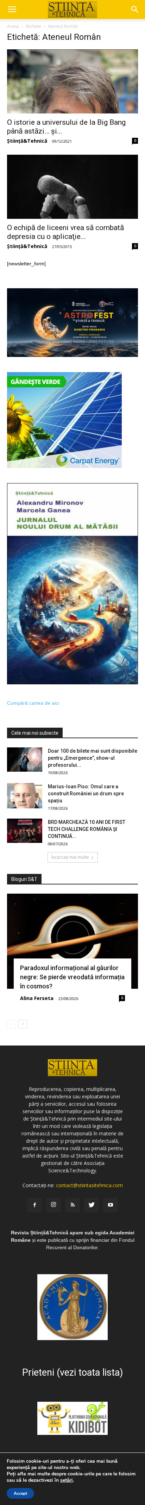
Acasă (13, 26)
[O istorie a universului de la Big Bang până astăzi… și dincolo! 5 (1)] (72, 81)
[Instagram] (53, 1205)
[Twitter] (91, 1205)
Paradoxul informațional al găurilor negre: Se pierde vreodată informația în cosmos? (72, 977)
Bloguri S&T (24, 879)
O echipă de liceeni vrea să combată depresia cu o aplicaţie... (65, 232)
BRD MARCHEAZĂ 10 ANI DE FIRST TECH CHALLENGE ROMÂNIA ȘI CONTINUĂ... (86, 829)
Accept (20, 1493)
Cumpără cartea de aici (33, 703)
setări (66, 1480)
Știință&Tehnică (27, 140)
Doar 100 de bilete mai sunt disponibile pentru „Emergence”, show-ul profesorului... (92, 758)
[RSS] (72, 1205)
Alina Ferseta (36, 998)
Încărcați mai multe (70, 857)
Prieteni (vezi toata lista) (72, 1372)
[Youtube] (110, 1205)
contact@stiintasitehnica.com (89, 1185)
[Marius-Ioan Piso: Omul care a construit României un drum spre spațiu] (24, 795)
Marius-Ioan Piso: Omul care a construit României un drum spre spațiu (86, 793)
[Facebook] (34, 1205)
